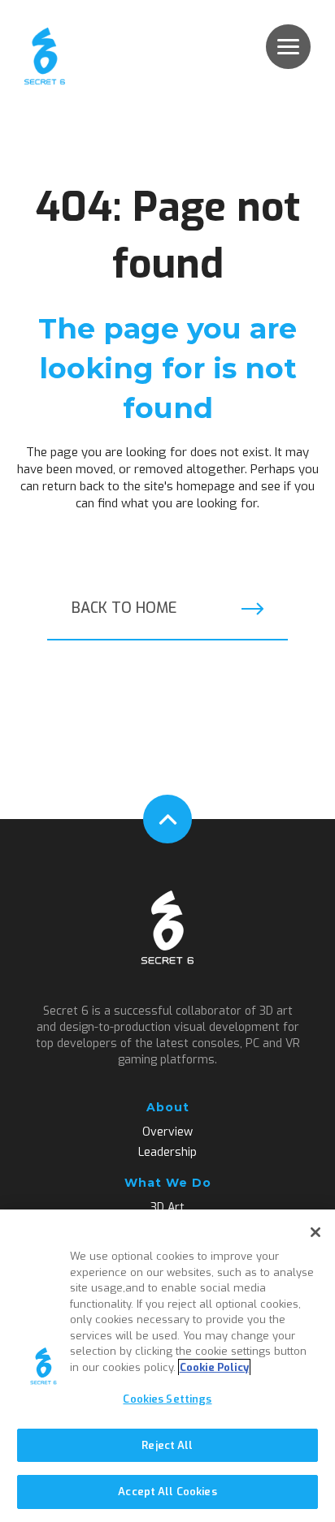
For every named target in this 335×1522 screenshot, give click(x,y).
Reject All (167, 1445)
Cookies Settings (167, 1399)
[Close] (315, 1232)
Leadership (167, 1152)
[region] (167, 1365)
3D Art (167, 1207)
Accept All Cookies (167, 1491)
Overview (167, 1132)
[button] (288, 46)
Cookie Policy (214, 1367)
